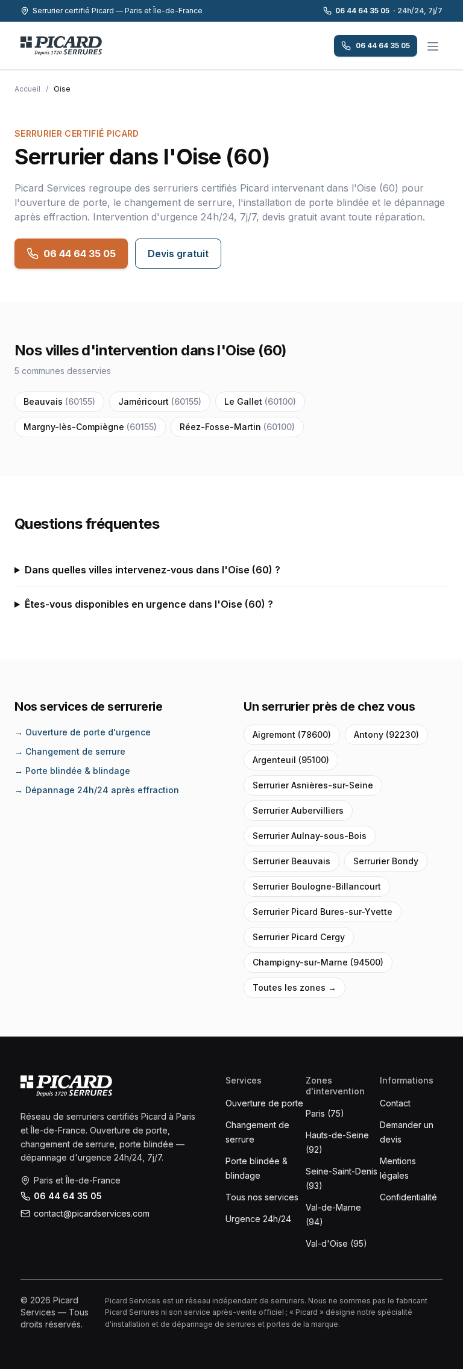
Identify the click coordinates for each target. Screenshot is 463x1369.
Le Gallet (260, 401)
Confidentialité (408, 1197)
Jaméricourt (159, 401)
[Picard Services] (66, 1086)
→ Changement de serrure (69, 751)
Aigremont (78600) (292, 734)
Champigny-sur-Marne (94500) (318, 962)
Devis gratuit (178, 254)
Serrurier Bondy (385, 861)
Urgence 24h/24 (258, 1219)
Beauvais (59, 401)
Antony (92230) (386, 734)
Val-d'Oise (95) (336, 1243)
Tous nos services (261, 1197)
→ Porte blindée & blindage (72, 771)
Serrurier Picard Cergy (299, 937)
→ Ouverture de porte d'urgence (82, 732)
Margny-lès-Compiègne (90, 427)
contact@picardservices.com (92, 1213)
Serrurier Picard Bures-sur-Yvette (322, 911)
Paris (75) (325, 1113)
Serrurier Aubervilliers (298, 810)
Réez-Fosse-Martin (237, 427)
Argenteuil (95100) (291, 760)
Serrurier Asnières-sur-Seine (313, 785)
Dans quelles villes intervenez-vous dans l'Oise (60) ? (152, 570)
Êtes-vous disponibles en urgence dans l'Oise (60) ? (149, 604)
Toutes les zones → (294, 987)
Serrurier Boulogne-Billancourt (317, 886)
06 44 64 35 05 (389, 10)
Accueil (27, 88)
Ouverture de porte (264, 1103)
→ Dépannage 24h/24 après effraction (96, 790)
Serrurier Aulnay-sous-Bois (310, 836)
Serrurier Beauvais (291, 861)
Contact (395, 1103)
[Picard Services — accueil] (61, 45)
